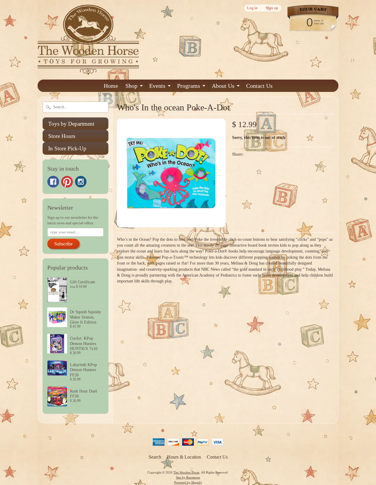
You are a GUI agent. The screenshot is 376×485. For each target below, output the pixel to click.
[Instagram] (81, 182)
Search (155, 456)
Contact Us (259, 85)
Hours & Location (184, 456)
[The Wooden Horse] (88, 71)
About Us (223, 85)
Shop (131, 85)
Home (111, 85)
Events (157, 85)
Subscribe (63, 243)
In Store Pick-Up (67, 148)
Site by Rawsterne (188, 477)
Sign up (272, 8)
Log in (252, 8)
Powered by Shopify (188, 482)
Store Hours (61, 136)
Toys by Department (71, 124)
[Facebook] (53, 182)
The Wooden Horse (186, 472)
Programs (188, 85)
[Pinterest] (67, 182)
